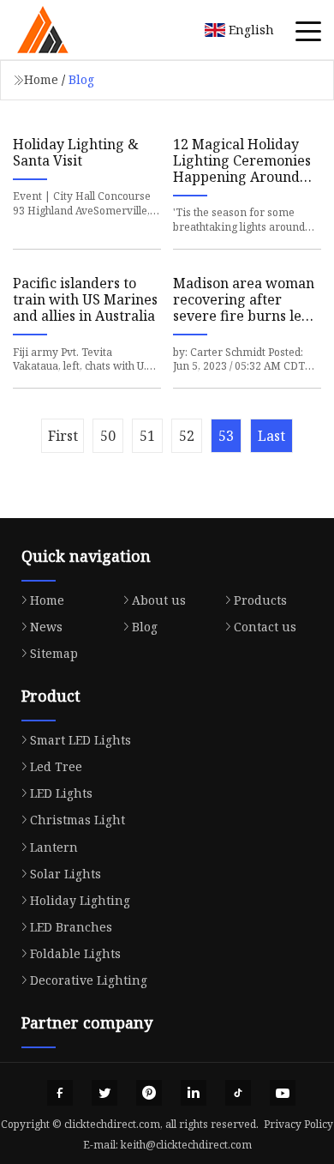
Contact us (265, 626)
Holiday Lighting (80, 900)
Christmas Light (77, 819)
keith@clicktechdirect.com (186, 1144)
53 (226, 435)
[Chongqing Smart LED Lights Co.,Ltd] (64, 30)
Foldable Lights (75, 953)
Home (41, 79)
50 (108, 435)
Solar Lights (65, 873)
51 (147, 435)
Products (260, 600)
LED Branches (71, 927)
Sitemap (54, 653)
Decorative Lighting (88, 980)
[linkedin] (193, 1093)
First (63, 435)
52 (186, 435)
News (46, 626)
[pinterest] (149, 1093)
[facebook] (60, 1093)
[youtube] (282, 1093)
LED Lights (61, 793)
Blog (145, 626)
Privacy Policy (298, 1124)
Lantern (54, 847)
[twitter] (104, 1093)
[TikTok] (238, 1093)
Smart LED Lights (80, 740)
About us (159, 600)
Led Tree (56, 766)
